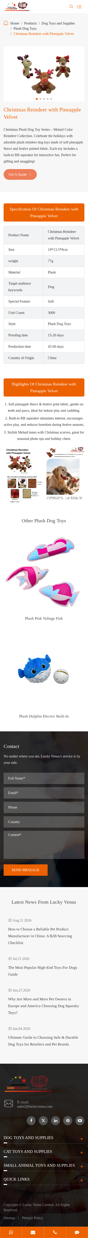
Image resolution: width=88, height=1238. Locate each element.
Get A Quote (20, 174)
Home (14, 23)
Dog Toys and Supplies (58, 23)
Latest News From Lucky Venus (44, 902)
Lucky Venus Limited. (39, 1205)
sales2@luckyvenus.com (34, 1106)
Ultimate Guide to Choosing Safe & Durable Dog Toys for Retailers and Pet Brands (43, 1040)
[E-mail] (33, 1233)
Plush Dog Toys (25, 28)
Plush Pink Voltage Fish (44, 618)
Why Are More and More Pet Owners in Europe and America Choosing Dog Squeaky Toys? (43, 1006)
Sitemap (9, 1218)
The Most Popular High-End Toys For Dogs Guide (42, 971)
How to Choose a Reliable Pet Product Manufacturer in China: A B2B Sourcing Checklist (40, 936)
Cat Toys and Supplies (28, 1151)
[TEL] (55, 1233)
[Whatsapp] (11, 1233)
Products (30, 23)
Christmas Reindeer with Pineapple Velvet (44, 34)
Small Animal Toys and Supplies (39, 1165)
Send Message (25, 870)
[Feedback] (77, 1233)
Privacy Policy (32, 1218)
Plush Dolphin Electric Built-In (44, 716)
